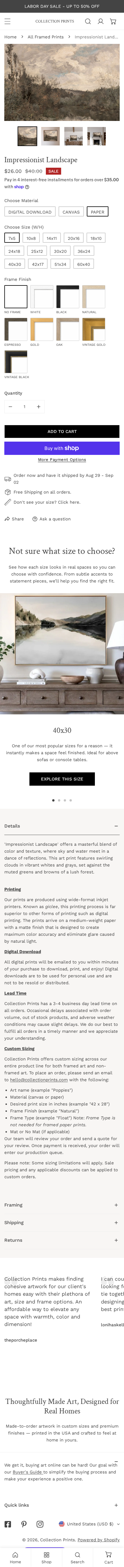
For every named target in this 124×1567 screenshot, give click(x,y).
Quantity (13, 393)
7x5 (12, 238)
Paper (97, 212)
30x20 (60, 251)
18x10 (96, 238)
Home (10, 37)
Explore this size (62, 779)
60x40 (83, 264)
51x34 (60, 264)
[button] (113, 21)
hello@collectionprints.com (39, 1079)
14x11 (52, 238)
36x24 (84, 251)
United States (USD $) (90, 1524)
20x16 (74, 238)
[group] (62, 653)
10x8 (31, 238)
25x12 (37, 251)
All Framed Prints (46, 37)
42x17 (38, 264)
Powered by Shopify (99, 1539)
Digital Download (30, 212)
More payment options (62, 459)
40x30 (14, 264)
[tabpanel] (62, 1006)
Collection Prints (57, 1539)
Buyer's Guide (28, 1472)
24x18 (14, 251)
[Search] (88, 21)
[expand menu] (7, 21)
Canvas (71, 212)
